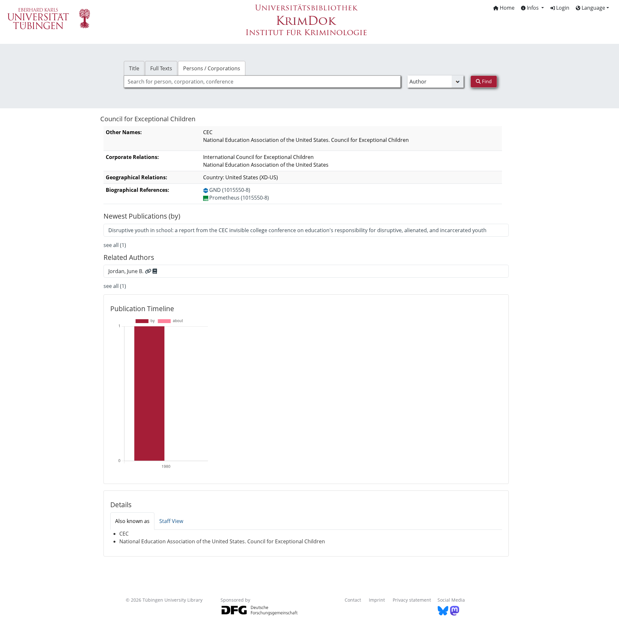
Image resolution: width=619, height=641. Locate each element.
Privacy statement (412, 600)
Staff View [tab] (171, 521)
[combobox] (262, 81)
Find (486, 81)
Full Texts (161, 68)
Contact (353, 600)
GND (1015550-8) (229, 189)
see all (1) (114, 245)
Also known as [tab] (132, 521)
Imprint (377, 600)
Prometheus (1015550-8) (239, 197)
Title (134, 68)
